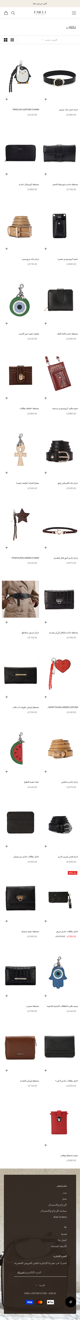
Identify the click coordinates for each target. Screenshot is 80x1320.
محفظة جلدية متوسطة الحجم (65, 184)
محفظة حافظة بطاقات (29, 408)
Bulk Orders (60, 1217)
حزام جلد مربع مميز (30, 258)
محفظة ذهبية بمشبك (30, 931)
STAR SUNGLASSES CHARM (25, 557)
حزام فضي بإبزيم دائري (68, 856)
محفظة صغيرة (32, 1006)
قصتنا (64, 1234)
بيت (65, 1192)
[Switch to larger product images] (12, 40)
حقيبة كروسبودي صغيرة (67, 258)
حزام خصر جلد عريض (68, 109)
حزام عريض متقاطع (30, 632)
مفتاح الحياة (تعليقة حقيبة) (27, 482)
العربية (42, 1285)
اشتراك (20, 1272)
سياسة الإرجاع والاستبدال (53, 1210)
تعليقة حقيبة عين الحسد (29, 333)
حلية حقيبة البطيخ (31, 781)
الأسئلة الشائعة (59, 1246)
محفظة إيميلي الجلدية (29, 1080)
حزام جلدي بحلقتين (69, 781)
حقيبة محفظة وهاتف (69, 1155)
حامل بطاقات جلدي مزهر (67, 931)
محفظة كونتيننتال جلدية (29, 184)
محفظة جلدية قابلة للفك (67, 333)
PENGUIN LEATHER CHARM (26, 109)
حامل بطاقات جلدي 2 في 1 (66, 1080)
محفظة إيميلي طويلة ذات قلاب (25, 707)
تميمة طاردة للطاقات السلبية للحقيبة (62, 1006)
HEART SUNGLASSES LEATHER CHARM (63, 707)
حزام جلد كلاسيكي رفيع (68, 482)
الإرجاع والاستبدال (57, 1204)
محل (64, 1198)
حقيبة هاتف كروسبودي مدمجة (65, 408)
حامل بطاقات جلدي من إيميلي (26, 856)
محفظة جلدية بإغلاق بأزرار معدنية (63, 632)
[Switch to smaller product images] (5, 40)
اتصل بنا (62, 1240)
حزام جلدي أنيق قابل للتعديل (66, 557)
